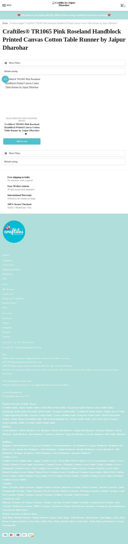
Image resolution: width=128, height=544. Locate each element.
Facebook (7, 318)
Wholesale (7, 274)
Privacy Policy (9, 303)
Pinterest (6, 332)
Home (5, 23)
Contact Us (7, 294)
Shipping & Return (11, 269)
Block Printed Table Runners (21, 118)
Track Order (8, 265)
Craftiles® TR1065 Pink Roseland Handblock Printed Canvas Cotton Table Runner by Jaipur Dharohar (21, 127)
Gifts (4, 278)
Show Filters (14, 63)
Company (7, 260)
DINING (21, 121)
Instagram (7, 327)
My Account (8, 289)
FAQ (4, 307)
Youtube (6, 336)
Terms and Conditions (13, 298)
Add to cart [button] (21, 141)
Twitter (5, 323)
